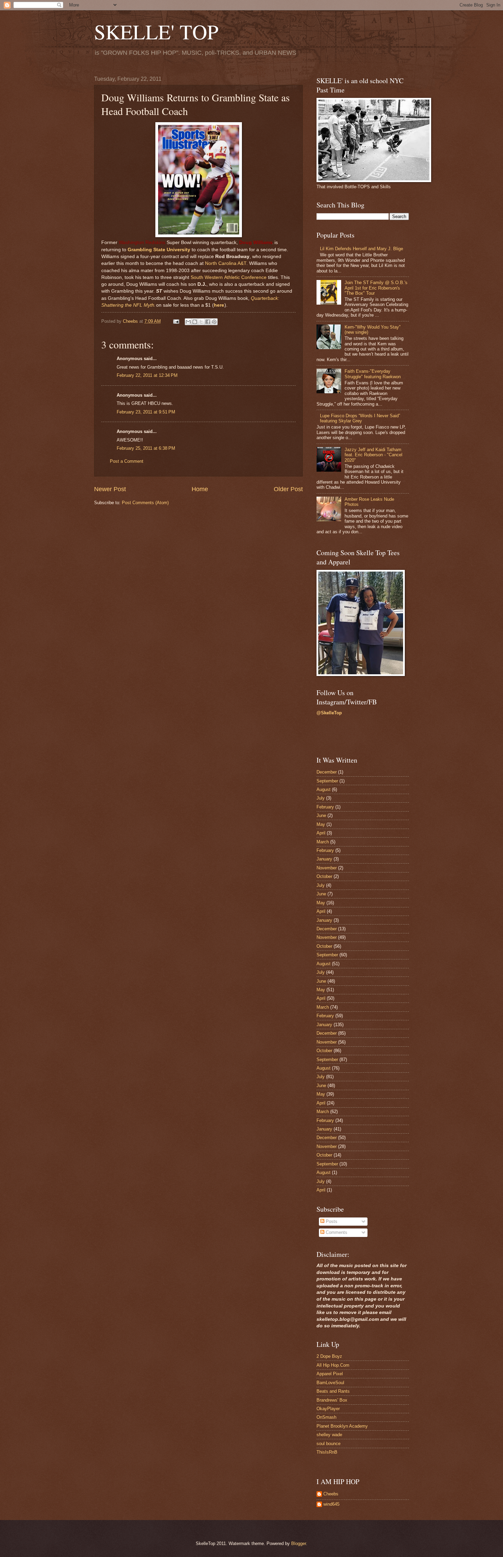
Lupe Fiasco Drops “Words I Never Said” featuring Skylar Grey (360, 418)
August (324, 789)
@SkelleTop (329, 712)
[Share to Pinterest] (214, 321)
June (321, 815)
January (324, 859)
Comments (335, 1232)
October (324, 876)
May (321, 824)
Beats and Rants (333, 1391)
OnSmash (326, 1417)
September (327, 780)
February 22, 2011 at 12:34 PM (147, 375)
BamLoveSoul (330, 1382)
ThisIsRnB (327, 1452)
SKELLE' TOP (156, 31)
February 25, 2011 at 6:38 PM (146, 448)
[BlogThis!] (194, 321)
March (323, 841)
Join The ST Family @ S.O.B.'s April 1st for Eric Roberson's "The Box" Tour (376, 288)
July (321, 798)
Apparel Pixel (330, 1373)
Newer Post (110, 489)
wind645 (331, 1504)
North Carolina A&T (225, 263)
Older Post (288, 489)
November (327, 867)
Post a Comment (126, 461)
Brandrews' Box (332, 1400)
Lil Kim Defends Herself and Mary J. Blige (361, 248)
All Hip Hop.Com (333, 1365)
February (325, 806)
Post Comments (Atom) (145, 502)
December (327, 772)
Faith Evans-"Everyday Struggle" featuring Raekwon (373, 374)
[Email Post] (176, 321)
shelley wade (329, 1434)
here (219, 305)
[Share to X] (201, 321)
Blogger (298, 1543)
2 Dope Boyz (329, 1356)
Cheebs (330, 1493)
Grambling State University (159, 249)
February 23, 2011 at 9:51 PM (146, 411)
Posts (330, 1221)
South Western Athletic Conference (229, 277)
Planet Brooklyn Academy (342, 1426)
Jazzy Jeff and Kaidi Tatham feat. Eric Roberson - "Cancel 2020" (373, 455)
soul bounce (328, 1443)
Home (200, 489)
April (321, 832)
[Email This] (188, 321)
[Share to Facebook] (207, 321)
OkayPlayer (328, 1408)
